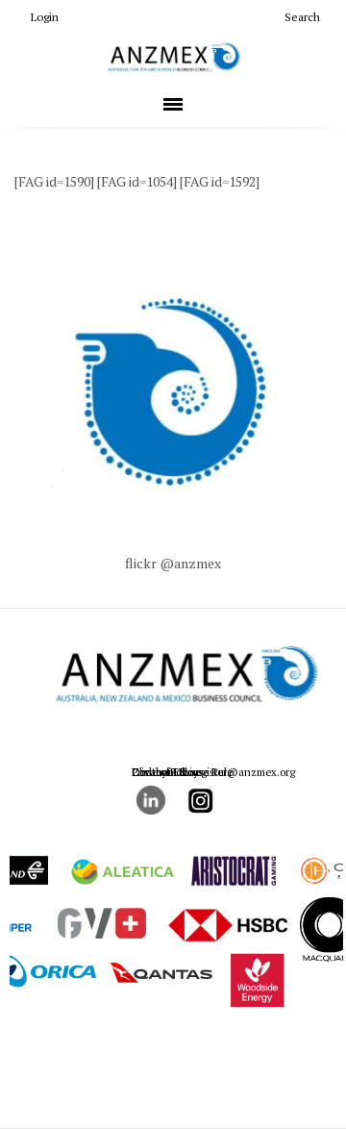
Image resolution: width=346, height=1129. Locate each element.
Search (302, 17)
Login (45, 17)
